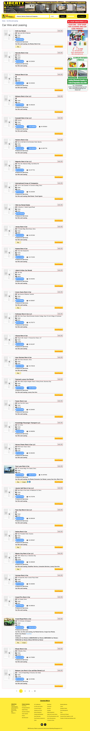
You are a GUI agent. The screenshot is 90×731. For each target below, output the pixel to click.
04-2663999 (20, 453)
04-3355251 (20, 540)
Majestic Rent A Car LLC (23, 161)
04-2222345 (20, 627)
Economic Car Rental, (40, 479)
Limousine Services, (44, 566)
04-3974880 (20, 679)
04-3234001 (20, 83)
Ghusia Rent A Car (21, 335)
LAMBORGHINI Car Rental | (36, 638)
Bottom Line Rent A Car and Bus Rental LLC (30, 670)
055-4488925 (32, 126)
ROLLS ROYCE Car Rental (35, 640)
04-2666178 (20, 518)
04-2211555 (20, 409)
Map (18, 46)
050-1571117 (32, 474)
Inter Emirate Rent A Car (23, 357)
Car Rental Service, (38, 632)
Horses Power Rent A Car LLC (25, 444)
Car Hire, (17, 632)
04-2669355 (20, 431)
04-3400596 (20, 344)
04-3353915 (20, 126)
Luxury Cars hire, (52, 479)
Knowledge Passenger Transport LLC (27, 423)
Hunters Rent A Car (21, 140)
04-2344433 (20, 105)
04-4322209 (20, 562)
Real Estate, (31, 196)
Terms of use (13, 709)
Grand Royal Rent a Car (23, 619)
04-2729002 (20, 366)
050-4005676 (32, 148)
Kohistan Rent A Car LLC (23, 314)
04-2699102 (20, 605)
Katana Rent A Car (21, 248)
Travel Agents (38, 196)
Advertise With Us (45, 700)
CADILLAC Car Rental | (21, 638)
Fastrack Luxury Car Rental (24, 379)
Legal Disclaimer (14, 706)
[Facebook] (42, 724)
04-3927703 (20, 148)
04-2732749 (20, 496)
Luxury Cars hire (32, 392)
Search (63, 16)
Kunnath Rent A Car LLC (23, 118)
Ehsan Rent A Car (21, 649)
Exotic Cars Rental (20, 633)
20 (35, 691)
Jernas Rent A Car (21, 226)
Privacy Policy (14, 710)
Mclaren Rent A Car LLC (23, 96)
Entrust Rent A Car (21, 74)
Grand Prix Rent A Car (22, 597)
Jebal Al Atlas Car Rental (23, 270)
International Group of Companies (26, 183)
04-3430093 (20, 584)
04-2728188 (20, 257)
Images (24, 482)
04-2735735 (20, 322)
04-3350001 (20, 300)
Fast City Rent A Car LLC (23, 510)
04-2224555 (20, 191)
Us (14, 705)
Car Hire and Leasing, (21, 44)
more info (60, 30)
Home (3, 21)
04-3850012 (20, 39)
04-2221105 (20, 61)
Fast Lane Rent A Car (22, 466)
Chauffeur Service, (33, 566)
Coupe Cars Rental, (49, 632)
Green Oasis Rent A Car (23, 292)
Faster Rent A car (21, 401)
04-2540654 (20, 279)
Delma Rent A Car (21, 531)
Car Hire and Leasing (21, 65)
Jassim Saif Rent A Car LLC (24, 488)
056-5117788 (32, 627)
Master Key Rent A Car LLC (24, 553)
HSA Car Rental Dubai (22, 205)
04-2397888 (20, 474)
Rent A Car (37, 44)
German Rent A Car (21, 575)
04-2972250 (20, 235)
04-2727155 (20, 657)
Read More (29, 633)
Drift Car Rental (20, 31)
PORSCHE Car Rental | (21, 640)
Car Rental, (31, 44)
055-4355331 (32, 388)
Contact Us (13, 713)
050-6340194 (20, 213)
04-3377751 (20, 170)
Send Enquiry (58, 46)
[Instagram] (45, 724)
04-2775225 (20, 388)
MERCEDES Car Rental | (51, 638)
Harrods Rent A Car (21, 53)
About (12, 705)
